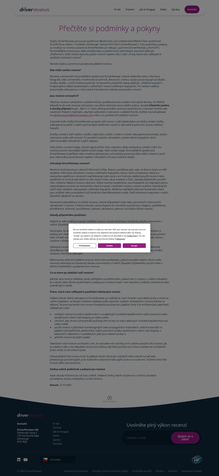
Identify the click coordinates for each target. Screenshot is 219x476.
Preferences (84, 246)
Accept (134, 246)
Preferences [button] (120, 239)
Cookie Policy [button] (132, 236)
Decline (109, 246)
